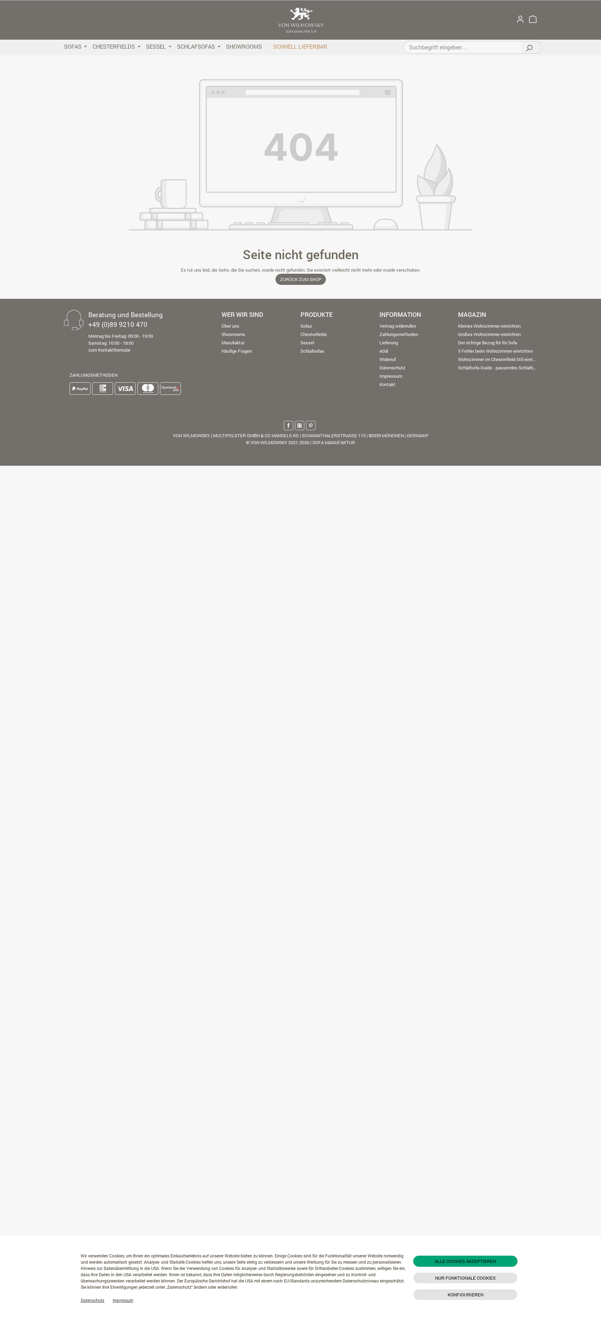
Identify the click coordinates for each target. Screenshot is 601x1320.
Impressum (123, 1300)
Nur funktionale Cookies (465, 1278)
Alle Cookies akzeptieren (465, 1261)
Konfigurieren (465, 1294)
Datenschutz (92, 1300)
